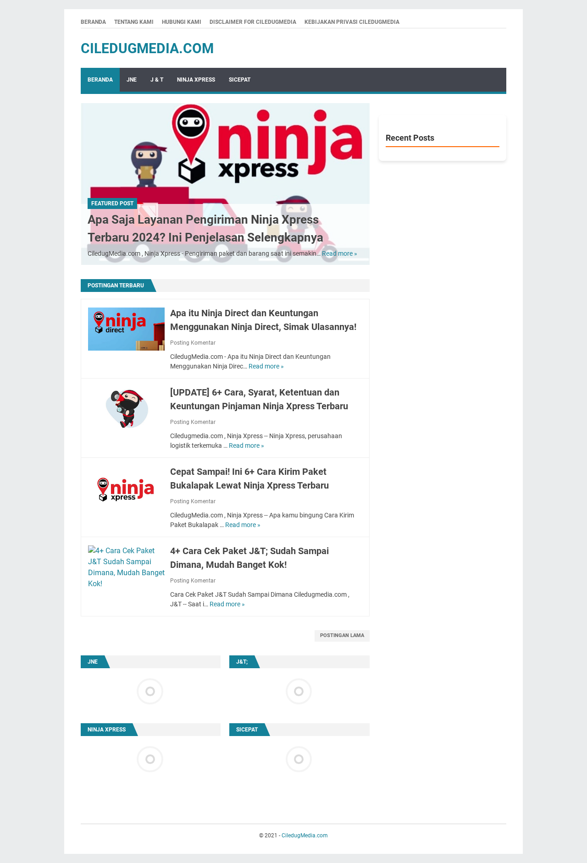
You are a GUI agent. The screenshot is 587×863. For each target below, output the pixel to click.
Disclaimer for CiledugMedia (253, 22)
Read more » (339, 253)
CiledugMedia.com (147, 48)
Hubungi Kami (181, 22)
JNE (132, 80)
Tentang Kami (134, 22)
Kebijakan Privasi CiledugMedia (352, 22)
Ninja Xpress (196, 80)
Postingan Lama (342, 635)
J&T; (242, 662)
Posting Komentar (193, 343)
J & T (156, 80)
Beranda (93, 22)
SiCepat (239, 80)
